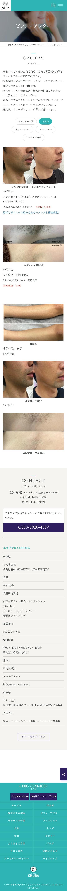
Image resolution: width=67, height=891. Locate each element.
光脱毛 (45, 121)
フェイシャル (45, 129)
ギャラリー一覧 (26, 121)
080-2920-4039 (35, 527)
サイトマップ (50, 858)
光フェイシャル (22, 129)
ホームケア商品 (33, 137)
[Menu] (60, 5)
